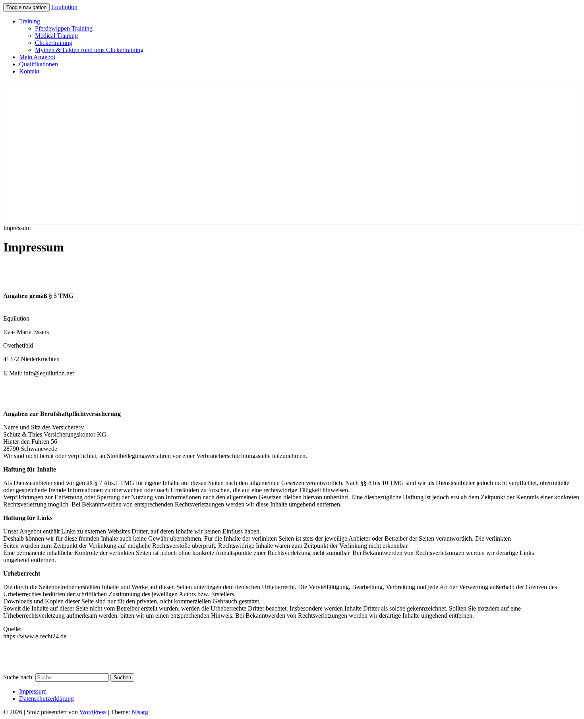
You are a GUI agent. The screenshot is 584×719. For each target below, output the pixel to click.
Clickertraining (53, 42)
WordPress (92, 712)
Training (29, 21)
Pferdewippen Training (64, 28)
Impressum (32, 691)
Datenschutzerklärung (46, 698)
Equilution (64, 7)
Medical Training (56, 35)
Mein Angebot (37, 57)
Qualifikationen (38, 64)
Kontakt (29, 71)
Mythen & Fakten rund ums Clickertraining (89, 49)
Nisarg (139, 712)
